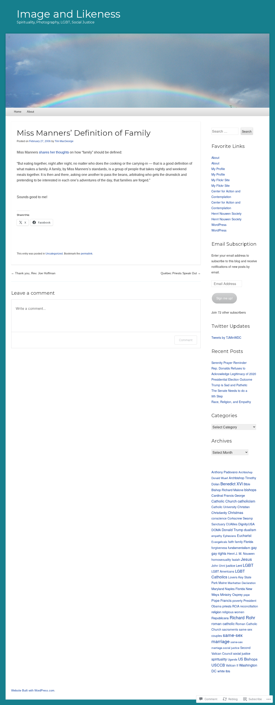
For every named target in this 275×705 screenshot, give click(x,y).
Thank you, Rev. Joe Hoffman (33, 273)
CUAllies (231, 524)
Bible (247, 484)
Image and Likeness (68, 14)
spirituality (219, 659)
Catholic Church (224, 501)
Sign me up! (224, 298)
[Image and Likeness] (138, 71)
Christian (243, 506)
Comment (185, 340)
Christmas (235, 512)
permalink (86, 253)
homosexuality (221, 559)
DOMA (216, 529)
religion (216, 611)
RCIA (235, 606)
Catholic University (224, 507)
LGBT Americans (222, 571)
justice (230, 565)
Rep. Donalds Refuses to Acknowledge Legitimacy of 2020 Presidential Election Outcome (233, 374)
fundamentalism (239, 547)
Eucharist (244, 535)
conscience (219, 518)
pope (247, 595)
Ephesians (229, 536)
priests (226, 606)
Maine (222, 583)
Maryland (217, 588)
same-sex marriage (227, 638)
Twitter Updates (230, 326)
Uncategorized (54, 253)
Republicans (220, 617)
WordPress (218, 224)
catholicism (246, 501)
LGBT (248, 565)
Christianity (219, 512)
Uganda (232, 659)
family (239, 541)
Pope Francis (221, 600)
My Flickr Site (220, 180)
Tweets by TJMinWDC (226, 337)
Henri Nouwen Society (226, 213)
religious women (233, 612)
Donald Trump (232, 529)
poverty (237, 600)
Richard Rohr (242, 617)
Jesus (246, 559)
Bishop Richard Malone (227, 489)
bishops (250, 489)
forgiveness (219, 548)
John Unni (218, 565)
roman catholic (223, 623)
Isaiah (236, 559)
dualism (250, 529)
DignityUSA (246, 523)
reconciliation (249, 606)
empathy (216, 536)
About (30, 111)
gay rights (218, 553)
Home (17, 111)
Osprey (237, 594)
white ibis (223, 671)
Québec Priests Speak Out (181, 273)
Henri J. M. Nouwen (241, 553)
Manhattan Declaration (242, 583)
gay (254, 547)
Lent (239, 565)
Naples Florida (235, 588)
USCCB (218, 665)
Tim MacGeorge (64, 141)
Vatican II (232, 665)
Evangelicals (219, 542)
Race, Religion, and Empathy (231, 402)
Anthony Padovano (224, 472)
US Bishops (248, 659)
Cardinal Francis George (228, 495)
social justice (241, 653)
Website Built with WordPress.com (32, 690)
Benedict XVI (231, 483)
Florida (248, 541)
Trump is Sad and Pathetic (229, 385)
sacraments (230, 629)
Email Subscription (234, 244)
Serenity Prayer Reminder (229, 362)
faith (231, 541)
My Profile (218, 169)
